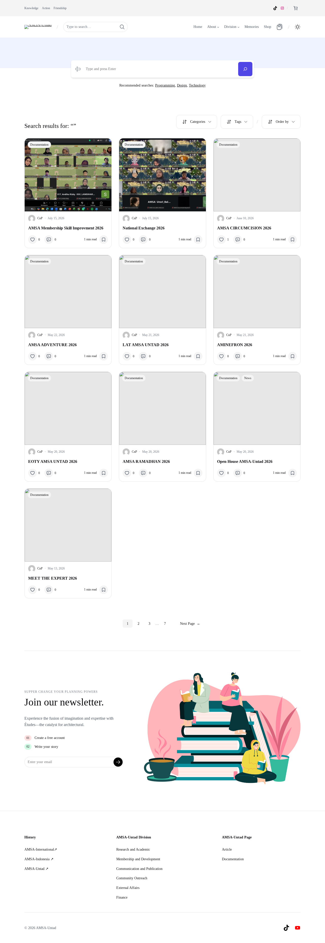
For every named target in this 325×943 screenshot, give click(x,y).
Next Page (190, 623)
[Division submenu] (238, 27)
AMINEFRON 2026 (234, 345)
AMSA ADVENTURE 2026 (52, 345)
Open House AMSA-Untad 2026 (244, 461)
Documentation (39, 144)
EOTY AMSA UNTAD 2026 (52, 461)
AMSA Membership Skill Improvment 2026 (65, 228)
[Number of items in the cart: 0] (295, 8)
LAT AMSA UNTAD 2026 (146, 345)
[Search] (245, 69)
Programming (165, 85)
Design (182, 85)
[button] (298, 27)
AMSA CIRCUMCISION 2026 (244, 228)
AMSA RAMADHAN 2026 (146, 461)
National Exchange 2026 (144, 228)
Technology (197, 85)
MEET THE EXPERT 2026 (52, 578)
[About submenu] (218, 27)
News (247, 378)
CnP (40, 218)
